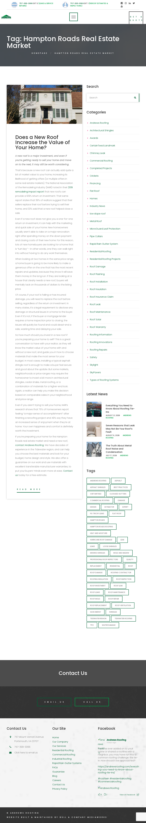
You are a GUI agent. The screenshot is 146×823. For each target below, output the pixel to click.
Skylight (94, 364)
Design (93, 507)
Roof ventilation (123, 605)
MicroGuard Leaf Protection (105, 228)
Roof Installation (99, 281)
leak (122, 540)
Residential (115, 566)
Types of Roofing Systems (104, 380)
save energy (95, 612)
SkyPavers (95, 372)
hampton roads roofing (101, 526)
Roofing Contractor (121, 572)
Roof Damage (98, 266)
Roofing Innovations (101, 342)
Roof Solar (95, 319)
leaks (92, 546)
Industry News (97, 206)
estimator (109, 507)
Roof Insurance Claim (101, 296)
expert (125, 507)
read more (29, 489)
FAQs (55, 767)
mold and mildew (121, 553)
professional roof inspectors (104, 559)
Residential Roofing (100, 251)
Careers (56, 780)
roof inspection (123, 579)
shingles (113, 612)
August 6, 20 (111, 435)
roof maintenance (116, 592)
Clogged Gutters (118, 494)
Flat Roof (95, 191)
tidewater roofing (123, 618)
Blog (54, 776)
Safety (93, 357)
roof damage (96, 572)
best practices (121, 487)
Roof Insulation (98, 289)
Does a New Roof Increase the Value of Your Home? (42, 142)
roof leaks (95, 592)
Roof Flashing (97, 274)
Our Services (59, 746)
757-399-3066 (26, 3)
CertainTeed (95, 494)
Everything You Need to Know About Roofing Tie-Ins (120, 409)
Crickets (94, 175)
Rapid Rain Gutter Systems (67, 763)
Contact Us (58, 784)
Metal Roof (96, 221)
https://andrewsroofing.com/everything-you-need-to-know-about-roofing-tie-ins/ (118, 769)
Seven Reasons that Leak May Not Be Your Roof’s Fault (120, 429)
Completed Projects (101, 168)
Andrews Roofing (99, 123)
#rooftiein (103, 778)
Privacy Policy (59, 788)
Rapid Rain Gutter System (104, 244)
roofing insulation (99, 579)
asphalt (118, 480)
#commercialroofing (109, 781)
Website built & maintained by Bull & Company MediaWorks (57, 817)
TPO (92, 625)
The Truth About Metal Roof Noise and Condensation (119, 449)
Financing (95, 183)
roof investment (98, 585)
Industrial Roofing (62, 759)
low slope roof (98, 213)
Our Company (60, 741)
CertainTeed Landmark (102, 145)
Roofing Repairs (98, 349)
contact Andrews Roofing (29, 445)
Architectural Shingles (102, 130)
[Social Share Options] (138, 794)
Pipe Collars (96, 236)
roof (130, 566)
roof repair (113, 599)
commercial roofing (100, 500)
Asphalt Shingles (98, 487)
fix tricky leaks (97, 513)
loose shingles (110, 546)
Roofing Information (101, 334)
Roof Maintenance (100, 312)
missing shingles (97, 553)
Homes (94, 198)
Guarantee (58, 771)
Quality (129, 559)
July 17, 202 (111, 455)
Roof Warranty (98, 327)
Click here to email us (26, 752)
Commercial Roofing (101, 160)
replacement (96, 566)
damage (121, 500)
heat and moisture (98, 533)
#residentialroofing (120, 778)
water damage (108, 625)
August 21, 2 (111, 415)
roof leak (118, 585)
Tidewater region (98, 618)
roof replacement (98, 605)
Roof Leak (95, 304)
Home (55, 737)
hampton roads (97, 520)
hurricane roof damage (101, 540)
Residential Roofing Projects (105, 259)
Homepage (40, 53)
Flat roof (116, 513)
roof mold (95, 599)
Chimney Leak (97, 153)
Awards (94, 138)
